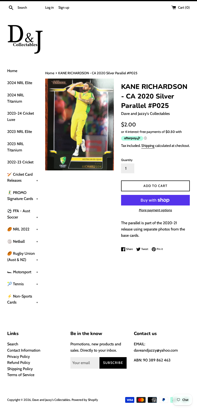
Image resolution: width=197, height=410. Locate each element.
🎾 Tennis (22, 284)
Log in (49, 7)
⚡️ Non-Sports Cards (22, 299)
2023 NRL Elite (19, 131)
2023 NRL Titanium (15, 147)
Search (12, 344)
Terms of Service (20, 375)
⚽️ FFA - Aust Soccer (22, 214)
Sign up (63, 7)
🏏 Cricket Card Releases (22, 177)
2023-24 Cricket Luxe (20, 116)
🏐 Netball (22, 241)
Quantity (127, 160)
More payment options (155, 210)
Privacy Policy (18, 356)
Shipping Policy (20, 369)
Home (12, 70)
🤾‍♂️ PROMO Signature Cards (22, 195)
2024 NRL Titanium (15, 98)
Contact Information (23, 350)
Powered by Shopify (85, 400)
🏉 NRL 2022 (22, 229)
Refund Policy (18, 362)
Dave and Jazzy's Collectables (51, 400)
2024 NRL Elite (19, 83)
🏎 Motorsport (22, 272)
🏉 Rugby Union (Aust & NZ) (22, 256)
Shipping (147, 145)
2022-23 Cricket (20, 162)
